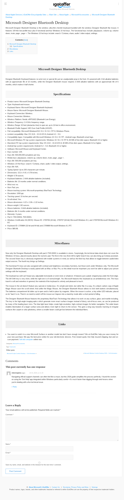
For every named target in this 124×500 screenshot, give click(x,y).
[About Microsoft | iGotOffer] (62, 5)
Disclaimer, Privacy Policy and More (75, 487)
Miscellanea (13, 49)
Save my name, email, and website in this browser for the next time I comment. (33, 465)
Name (8, 444)
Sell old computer (26, 339)
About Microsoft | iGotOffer (39, 487)
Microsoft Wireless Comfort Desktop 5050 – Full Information (100, 353)
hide (25, 40)
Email (8, 453)
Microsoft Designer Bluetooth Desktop (22, 44)
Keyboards (13, 346)
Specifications (16, 46)
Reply (15, 387)
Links (10, 51)
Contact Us (56, 487)
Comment (9, 415)
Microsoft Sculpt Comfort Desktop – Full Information (21, 353)
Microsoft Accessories (19, 343)
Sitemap (94, 487)
